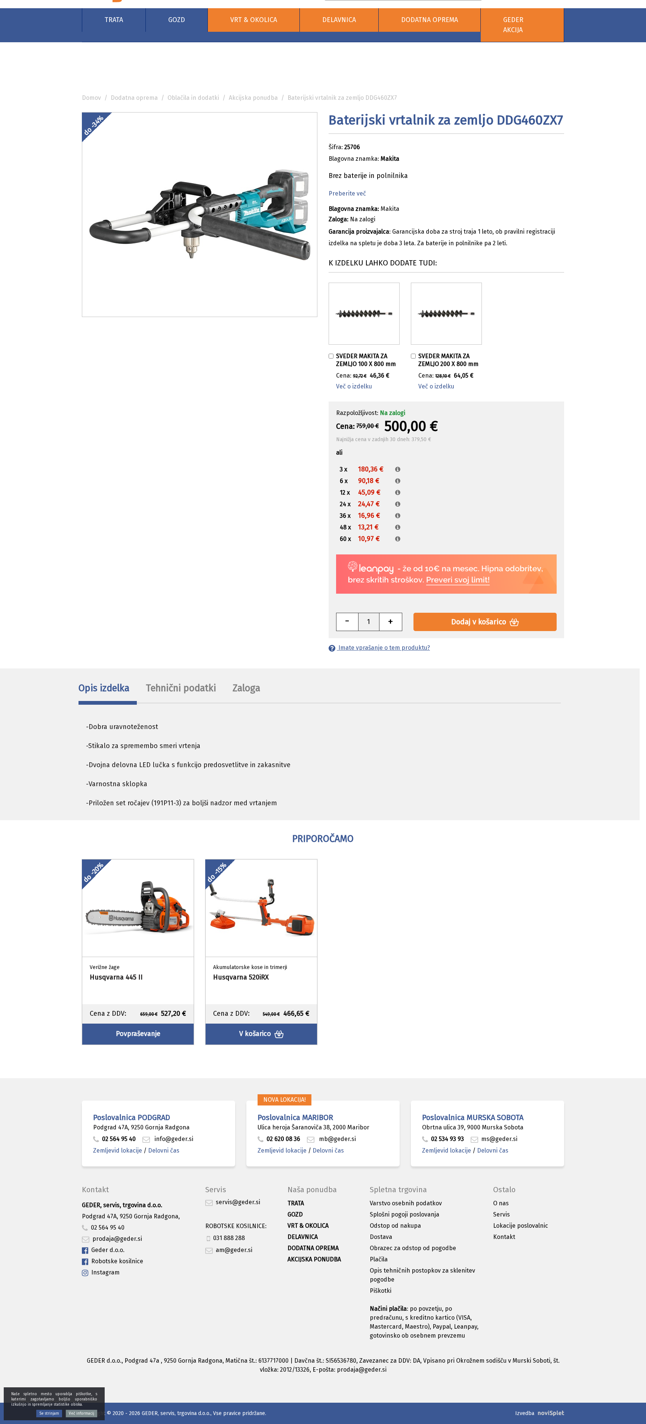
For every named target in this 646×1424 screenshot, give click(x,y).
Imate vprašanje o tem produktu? (383, 647)
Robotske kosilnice (117, 1261)
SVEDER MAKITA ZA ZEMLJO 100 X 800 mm (366, 360)
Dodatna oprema (429, 20)
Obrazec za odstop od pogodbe (413, 1248)
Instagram (105, 1272)
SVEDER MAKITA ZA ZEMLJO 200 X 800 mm (448, 360)
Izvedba (524, 1413)
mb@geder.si (336, 1138)
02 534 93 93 (448, 1138)
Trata (114, 20)
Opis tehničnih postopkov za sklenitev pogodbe (422, 1275)
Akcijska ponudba (253, 97)
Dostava (381, 1236)
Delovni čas (163, 1150)
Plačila (379, 1259)
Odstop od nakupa (395, 1225)
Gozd (176, 20)
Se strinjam (49, 1413)
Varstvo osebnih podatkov (406, 1203)
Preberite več (347, 193)
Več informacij (81, 1413)
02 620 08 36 (283, 1138)
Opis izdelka (104, 688)
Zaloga (246, 688)
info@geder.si (173, 1138)
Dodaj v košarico (479, 621)
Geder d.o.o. (107, 1250)
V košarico (256, 1034)
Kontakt (504, 1236)
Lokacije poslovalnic (520, 1225)
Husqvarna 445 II (116, 977)
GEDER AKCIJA (513, 25)
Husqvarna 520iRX (241, 977)
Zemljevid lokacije (117, 1150)
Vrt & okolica (253, 20)
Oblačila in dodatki (193, 97)
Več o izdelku (354, 386)
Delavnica (339, 20)
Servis (501, 1214)
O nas (501, 1203)
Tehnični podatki (181, 688)
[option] (138, 952)
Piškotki (380, 1290)
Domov (91, 97)
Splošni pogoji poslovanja (404, 1214)
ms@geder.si (499, 1138)
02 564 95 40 (119, 1138)
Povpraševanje (138, 1034)
